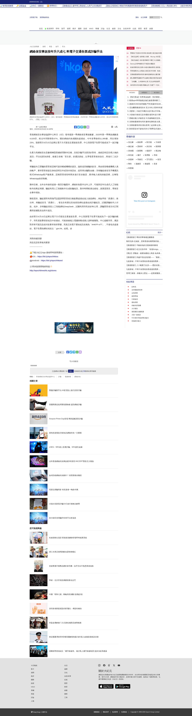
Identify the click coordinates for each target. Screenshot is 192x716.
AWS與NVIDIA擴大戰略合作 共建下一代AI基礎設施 (145, 85)
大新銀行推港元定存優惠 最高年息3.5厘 (145, 115)
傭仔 (139, 155)
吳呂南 (149, 146)
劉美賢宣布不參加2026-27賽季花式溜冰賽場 (146, 129)
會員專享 (50, 29)
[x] (114, 665)
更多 (155, 164)
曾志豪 (131, 142)
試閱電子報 (34, 17)
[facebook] (104, 665)
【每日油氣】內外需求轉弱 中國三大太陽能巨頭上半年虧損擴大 (146, 60)
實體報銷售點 (44, 17)
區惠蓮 (131, 168)
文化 (119, 29)
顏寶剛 (140, 151)
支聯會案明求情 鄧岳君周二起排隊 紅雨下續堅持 (145, 125)
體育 (140, 29)
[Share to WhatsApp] (84, 127)
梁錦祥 (140, 146)
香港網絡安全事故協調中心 (45, 376)
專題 (50, 46)
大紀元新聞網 (34, 46)
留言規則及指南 (34, 365)
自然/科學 (127, 29)
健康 (114, 29)
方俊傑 (158, 142)
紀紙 (134, 29)
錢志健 (131, 146)
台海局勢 (135, 293)
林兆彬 (131, 155)
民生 (63, 46)
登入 (70, 371)
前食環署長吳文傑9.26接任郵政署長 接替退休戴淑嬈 (146, 67)
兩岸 (74, 29)
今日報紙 (34, 665)
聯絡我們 (106, 712)
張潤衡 (147, 155)
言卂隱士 (150, 159)
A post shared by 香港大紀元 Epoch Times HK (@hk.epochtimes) (151, 224)
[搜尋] (161, 17)
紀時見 (134, 287)
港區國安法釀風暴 (138, 312)
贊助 (137, 17)
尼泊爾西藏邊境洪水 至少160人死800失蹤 (145, 108)
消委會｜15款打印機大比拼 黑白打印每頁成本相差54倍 (145, 111)
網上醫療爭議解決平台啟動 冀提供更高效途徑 (146, 78)
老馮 (159, 159)
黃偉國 (131, 151)
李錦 (155, 155)
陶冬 (130, 164)
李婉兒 (140, 159)
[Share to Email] (88, 127)
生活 (108, 29)
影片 (32, 669)
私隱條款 (124, 712)
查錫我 (147, 164)
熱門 (63, 29)
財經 (85, 29)
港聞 (68, 29)
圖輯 (65, 694)
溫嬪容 (138, 164)
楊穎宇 (149, 151)
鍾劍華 (140, 142)
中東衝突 (135, 299)
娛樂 (151, 29)
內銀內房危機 (136, 305)
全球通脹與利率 (137, 290)
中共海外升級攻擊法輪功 (140, 318)
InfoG (91, 29)
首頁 (41, 29)
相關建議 (96, 712)
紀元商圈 (144, 17)
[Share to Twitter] (78, 127)
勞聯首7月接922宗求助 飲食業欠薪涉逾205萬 (146, 53)
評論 (102, 29)
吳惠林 (131, 159)
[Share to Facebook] (75, 127)
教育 (145, 29)
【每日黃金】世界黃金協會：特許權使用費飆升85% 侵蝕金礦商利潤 (145, 97)
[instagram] (99, 665)
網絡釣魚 (77, 376)
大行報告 (135, 308)
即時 (57, 29)
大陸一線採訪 (136, 315)
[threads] (109, 665)
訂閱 (83, 371)
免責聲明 (115, 712)
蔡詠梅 (158, 151)
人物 (32, 701)
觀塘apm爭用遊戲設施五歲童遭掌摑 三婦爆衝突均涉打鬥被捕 (145, 101)
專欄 (97, 29)
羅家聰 (158, 146)
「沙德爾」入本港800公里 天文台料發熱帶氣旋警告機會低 (145, 82)
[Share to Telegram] (81, 127)
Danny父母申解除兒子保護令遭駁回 (142, 64)
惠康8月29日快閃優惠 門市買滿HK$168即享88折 (145, 104)
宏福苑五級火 (136, 321)
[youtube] (119, 665)
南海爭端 (135, 296)
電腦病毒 (68, 376)
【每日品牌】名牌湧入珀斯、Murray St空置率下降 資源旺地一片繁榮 (146, 57)
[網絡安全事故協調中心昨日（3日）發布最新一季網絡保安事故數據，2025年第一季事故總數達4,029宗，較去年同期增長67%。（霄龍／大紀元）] (74, 85)
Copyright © (135, 712)
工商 (65, 697)
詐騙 (59, 376)
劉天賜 (149, 142)
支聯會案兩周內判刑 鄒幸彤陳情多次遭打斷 (145, 74)
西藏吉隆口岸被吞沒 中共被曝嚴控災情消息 (145, 118)
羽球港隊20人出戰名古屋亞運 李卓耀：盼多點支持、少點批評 (146, 71)
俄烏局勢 (135, 302)
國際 (80, 29)
